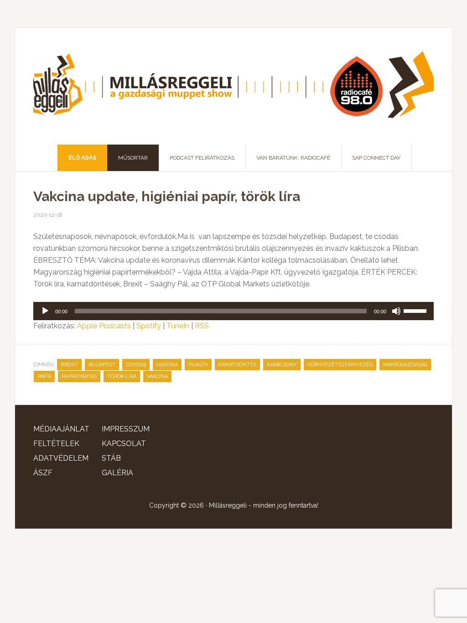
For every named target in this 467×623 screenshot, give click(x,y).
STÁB (111, 458)
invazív (198, 365)
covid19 (136, 365)
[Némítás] (396, 311)
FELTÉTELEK (56, 443)
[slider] (416, 310)
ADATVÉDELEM (60, 458)
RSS (202, 326)
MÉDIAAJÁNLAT (61, 429)
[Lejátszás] (45, 311)
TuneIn (177, 326)
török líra (121, 376)
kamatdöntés (237, 365)
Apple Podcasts (104, 326)
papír (44, 376)
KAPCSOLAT (124, 443)
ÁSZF (42, 472)
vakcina (157, 376)
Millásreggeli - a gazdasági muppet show (233, 86)
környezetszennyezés (340, 365)
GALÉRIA (117, 472)
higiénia (167, 365)
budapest (101, 365)
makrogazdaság (405, 365)
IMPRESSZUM (126, 429)
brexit (69, 365)
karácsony (282, 365)
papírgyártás (79, 376)
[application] (233, 311)
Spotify (148, 326)
